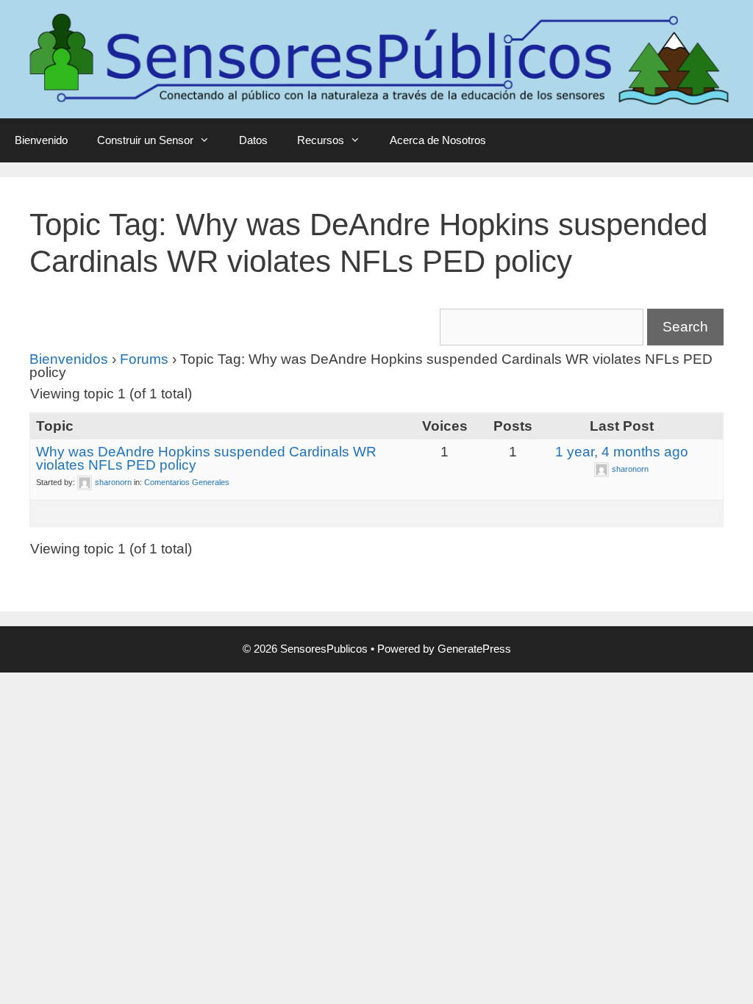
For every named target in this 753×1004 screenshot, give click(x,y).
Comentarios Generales (186, 482)
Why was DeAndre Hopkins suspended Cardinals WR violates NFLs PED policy (206, 458)
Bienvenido (41, 140)
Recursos (320, 140)
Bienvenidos (68, 359)
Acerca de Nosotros (438, 140)
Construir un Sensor (145, 140)
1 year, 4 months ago (621, 451)
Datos (253, 140)
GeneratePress (474, 648)
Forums (144, 359)
